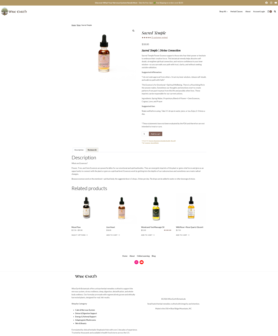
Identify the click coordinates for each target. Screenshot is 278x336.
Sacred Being (155, 143)
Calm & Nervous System (85, 310)
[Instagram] (271, 3)
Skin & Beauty (80, 323)
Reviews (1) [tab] (92, 150)
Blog (154, 256)
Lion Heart (110, 227)
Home (124, 256)
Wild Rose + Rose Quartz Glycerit (189, 227)
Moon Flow (76, 227)
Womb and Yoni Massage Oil (152, 227)
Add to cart (155, 134)
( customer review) (159, 37)
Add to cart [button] (112, 235)
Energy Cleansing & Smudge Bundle (159, 141)
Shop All (173, 141)
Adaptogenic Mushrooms (85, 320)
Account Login (259, 11)
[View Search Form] (275, 11)
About (248, 11)
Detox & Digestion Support (86, 313)
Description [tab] (79, 150)
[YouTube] (276, 3)
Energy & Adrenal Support (85, 316)
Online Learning (143, 256)
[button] (133, 31)
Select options (79, 235)
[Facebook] (266, 3)
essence (147, 143)
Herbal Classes (236, 11)
